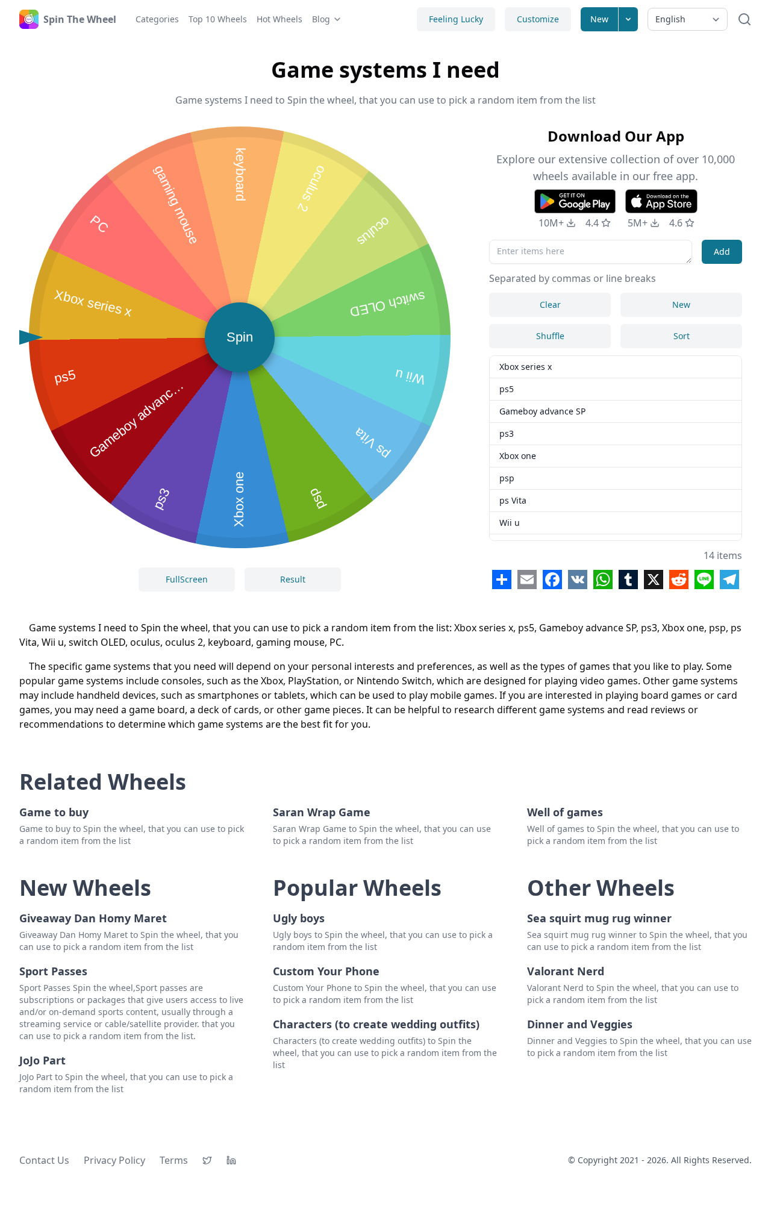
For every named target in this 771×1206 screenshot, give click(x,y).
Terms (174, 1160)
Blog (321, 19)
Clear (550, 304)
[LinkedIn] (231, 1160)
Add (722, 251)
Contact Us (44, 1160)
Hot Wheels (279, 19)
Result (292, 579)
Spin (239, 337)
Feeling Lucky (456, 19)
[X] (207, 1160)
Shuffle (550, 336)
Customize (538, 19)
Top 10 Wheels (218, 19)
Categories (157, 19)
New (599, 19)
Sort (681, 336)
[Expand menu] (628, 19)
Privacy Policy (114, 1160)
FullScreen (187, 579)
